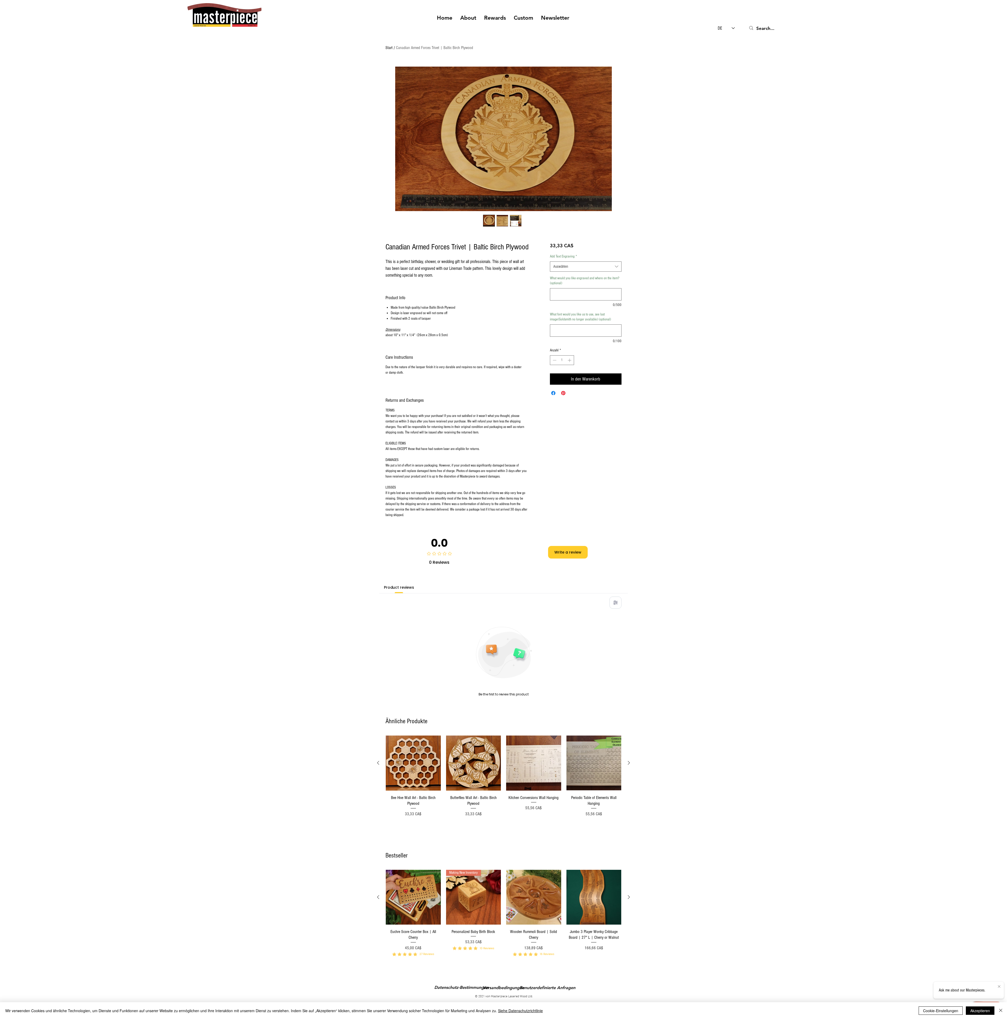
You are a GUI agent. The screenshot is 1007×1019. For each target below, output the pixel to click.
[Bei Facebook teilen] (553, 393)
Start (389, 47)
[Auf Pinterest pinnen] (563, 393)
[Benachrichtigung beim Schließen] (999, 986)
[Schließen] (1001, 1010)
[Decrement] (554, 360)
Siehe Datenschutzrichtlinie (520, 1010)
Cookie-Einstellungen (940, 1010)
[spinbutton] (562, 360)
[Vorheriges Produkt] (378, 763)
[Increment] (570, 360)
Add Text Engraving (563, 256)
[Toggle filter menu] (615, 603)
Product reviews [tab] (399, 587)
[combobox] (586, 266)
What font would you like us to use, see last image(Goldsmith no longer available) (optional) (580, 317)
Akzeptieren (980, 1010)
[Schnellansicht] (413, 763)
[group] (503, 786)
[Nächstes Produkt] (629, 763)
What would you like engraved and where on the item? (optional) (584, 281)
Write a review (567, 552)
